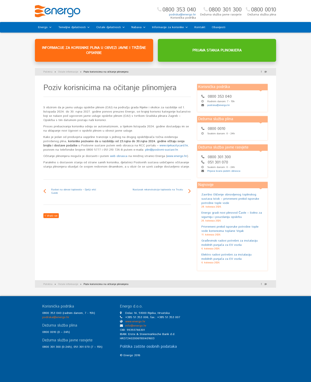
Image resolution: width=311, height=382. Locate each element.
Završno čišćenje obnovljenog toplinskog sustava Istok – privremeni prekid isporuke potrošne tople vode (230, 198)
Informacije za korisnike (168, 27)
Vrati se (52, 216)
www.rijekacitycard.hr (174, 145)
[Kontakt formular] (265, 72)
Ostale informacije (68, 72)
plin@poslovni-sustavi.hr (161, 150)
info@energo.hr (135, 326)
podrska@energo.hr (182, 14)
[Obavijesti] (261, 72)
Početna (47, 72)
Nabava (136, 27)
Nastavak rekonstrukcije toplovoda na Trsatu (158, 189)
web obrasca (118, 156)
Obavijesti (218, 27)
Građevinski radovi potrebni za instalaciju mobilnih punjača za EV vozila (229, 243)
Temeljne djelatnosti (72, 27)
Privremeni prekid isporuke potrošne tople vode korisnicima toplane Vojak (230, 229)
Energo (43, 27)
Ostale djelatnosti (108, 27)
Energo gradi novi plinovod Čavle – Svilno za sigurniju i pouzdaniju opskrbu (231, 215)
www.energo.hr (177, 156)
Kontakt (199, 27)
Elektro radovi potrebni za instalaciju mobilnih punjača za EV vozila (226, 257)
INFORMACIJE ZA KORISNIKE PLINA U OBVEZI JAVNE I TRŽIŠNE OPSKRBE (94, 50)
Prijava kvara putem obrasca (223, 171)
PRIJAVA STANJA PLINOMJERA (217, 50)
